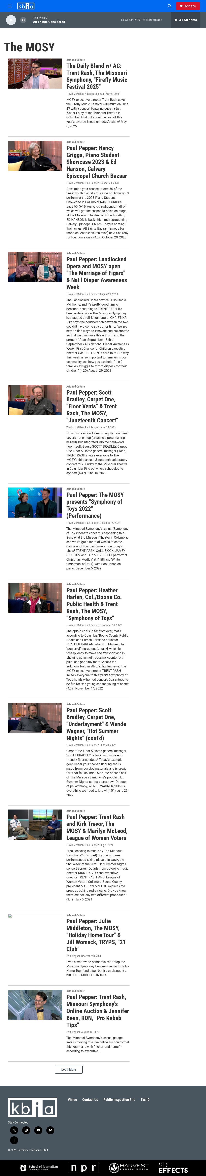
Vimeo (72, 1099)
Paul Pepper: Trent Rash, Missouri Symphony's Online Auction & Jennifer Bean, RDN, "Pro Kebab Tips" (97, 1010)
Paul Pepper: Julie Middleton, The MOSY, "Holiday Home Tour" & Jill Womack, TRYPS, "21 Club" (96, 935)
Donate (189, 6)
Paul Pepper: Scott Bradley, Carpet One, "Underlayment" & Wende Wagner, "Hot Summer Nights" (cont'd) (96, 724)
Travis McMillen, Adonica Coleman (85, 93)
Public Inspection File (119, 1099)
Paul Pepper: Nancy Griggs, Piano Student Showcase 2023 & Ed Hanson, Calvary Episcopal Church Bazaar (96, 161)
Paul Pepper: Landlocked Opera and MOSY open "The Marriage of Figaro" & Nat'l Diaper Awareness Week (96, 273)
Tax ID (145, 1099)
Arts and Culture (75, 60)
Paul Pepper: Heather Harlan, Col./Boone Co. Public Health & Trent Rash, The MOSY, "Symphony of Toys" (94, 604)
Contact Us (90, 1099)
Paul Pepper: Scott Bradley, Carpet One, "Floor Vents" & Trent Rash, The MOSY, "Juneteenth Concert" (92, 406)
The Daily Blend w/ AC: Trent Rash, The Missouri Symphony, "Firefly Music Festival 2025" (96, 76)
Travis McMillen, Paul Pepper (82, 183)
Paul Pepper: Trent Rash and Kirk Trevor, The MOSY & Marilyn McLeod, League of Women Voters (97, 827)
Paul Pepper (73, 956)
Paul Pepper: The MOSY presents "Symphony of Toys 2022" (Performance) (95, 505)
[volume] (23, 20)
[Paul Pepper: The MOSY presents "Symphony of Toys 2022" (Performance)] (35, 503)
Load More (68, 1069)
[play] (11, 20)
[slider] (29, 20)
